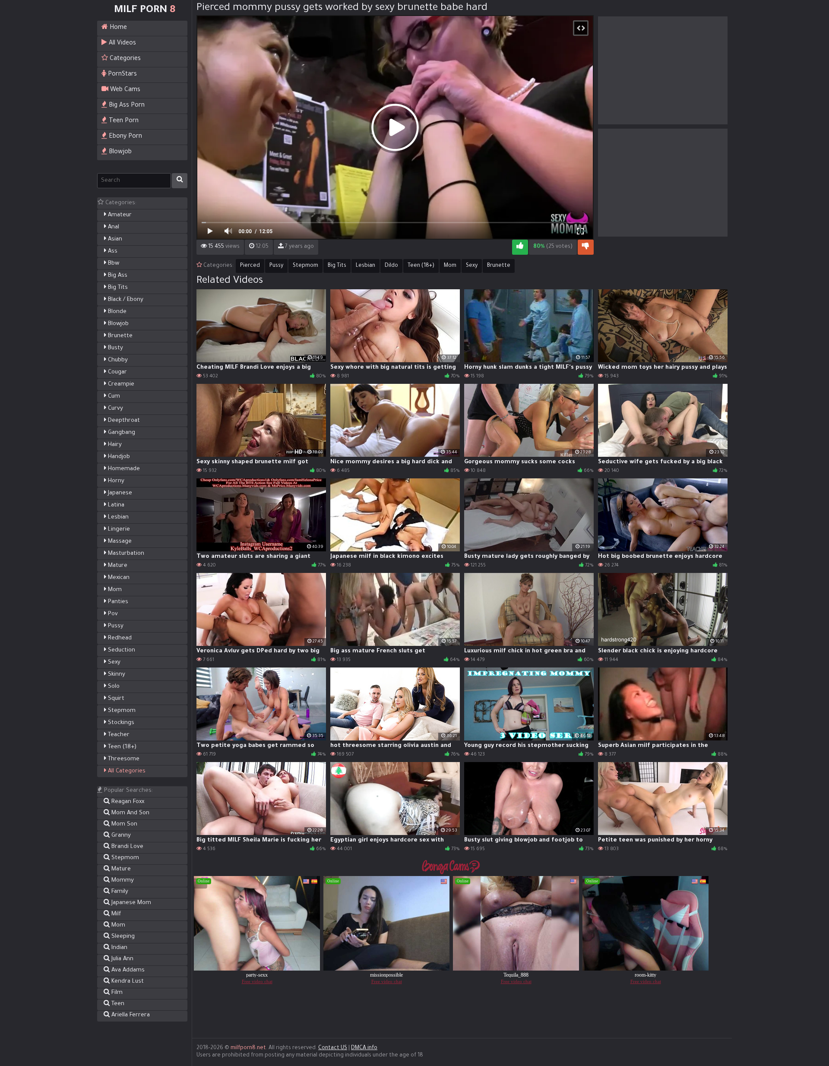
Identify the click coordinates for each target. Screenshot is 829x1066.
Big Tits (117, 288)
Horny (115, 481)
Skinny (115, 674)
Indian (118, 948)
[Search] (179, 180)
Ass (111, 251)
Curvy (114, 408)
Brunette (119, 336)
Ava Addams (127, 970)
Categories (124, 59)
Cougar (116, 372)
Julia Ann (121, 959)
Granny (120, 835)
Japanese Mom (130, 903)
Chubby (117, 360)
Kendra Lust (127, 981)
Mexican (118, 578)
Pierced (250, 266)
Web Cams (124, 90)
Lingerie (118, 529)
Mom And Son (129, 813)
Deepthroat (123, 421)
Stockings (120, 723)
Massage (119, 541)
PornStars (121, 74)
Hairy (114, 445)
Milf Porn (144, 10)
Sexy (113, 662)
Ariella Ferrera (130, 1015)
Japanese (119, 493)
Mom (114, 590)
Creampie (120, 384)
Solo (113, 686)
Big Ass (116, 275)
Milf (115, 914)
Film (116, 993)
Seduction (120, 650)
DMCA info (364, 1048)
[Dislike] (586, 247)
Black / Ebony (124, 300)
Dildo (391, 266)
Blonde (116, 312)
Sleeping (122, 936)
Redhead (119, 638)
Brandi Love (126, 847)
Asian (114, 239)
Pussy (114, 626)
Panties (117, 602)
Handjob (118, 457)
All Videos (121, 43)
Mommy (122, 880)
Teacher (118, 735)
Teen (117, 1004)
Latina (115, 505)
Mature (116, 566)
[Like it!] (520, 247)
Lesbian (117, 517)
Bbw (112, 263)
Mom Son (123, 824)
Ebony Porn (124, 136)
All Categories (126, 771)
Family (119, 892)
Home (117, 28)
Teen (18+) (121, 747)
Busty (114, 348)
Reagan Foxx (127, 802)
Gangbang (120, 433)
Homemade (123, 469)
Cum (113, 396)
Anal (112, 227)
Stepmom (121, 711)
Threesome (122, 759)
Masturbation (125, 553)
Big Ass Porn (126, 105)
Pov (112, 614)
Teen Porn (123, 121)
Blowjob (119, 152)
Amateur (119, 215)
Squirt (115, 699)
